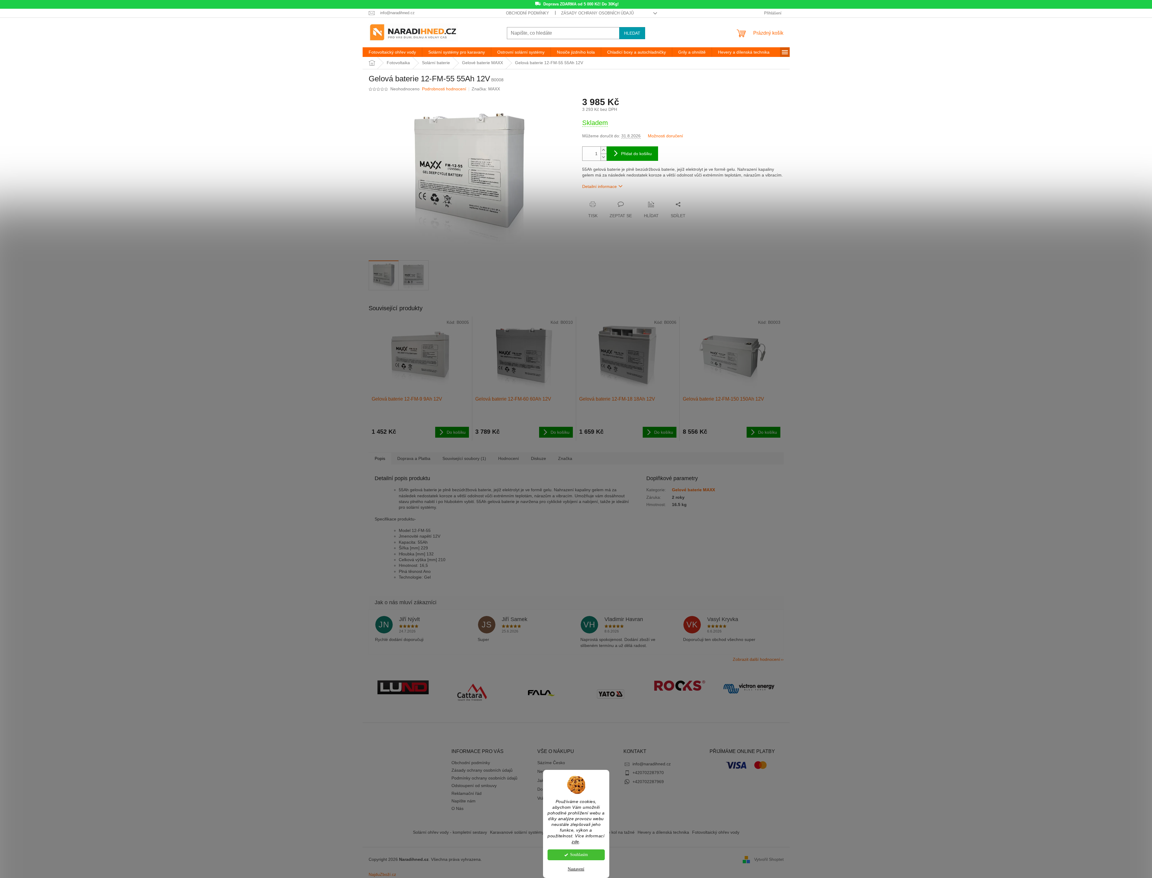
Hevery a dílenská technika (663, 832)
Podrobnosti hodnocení (444, 88)
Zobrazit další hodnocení (756, 659)
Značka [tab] (565, 458)
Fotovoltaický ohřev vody (715, 832)
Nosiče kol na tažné (616, 832)
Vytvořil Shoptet (769, 859)
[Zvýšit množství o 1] (604, 150)
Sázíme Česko (551, 762)
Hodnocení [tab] (508, 458)
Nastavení (576, 869)
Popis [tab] (380, 458)
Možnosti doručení (665, 135)
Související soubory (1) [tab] (464, 458)
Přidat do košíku (636, 153)
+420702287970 (648, 772)
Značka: (486, 88)
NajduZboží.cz (382, 874)
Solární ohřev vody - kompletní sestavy (450, 832)
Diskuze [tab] (538, 458)
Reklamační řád (466, 793)
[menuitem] (392, 52)
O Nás (457, 808)
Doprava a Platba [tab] (413, 458)
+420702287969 (648, 781)
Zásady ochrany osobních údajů (597, 13)
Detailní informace (599, 186)
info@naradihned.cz (651, 763)
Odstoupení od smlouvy (474, 785)
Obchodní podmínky (527, 13)
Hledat (632, 33)
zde (575, 841)
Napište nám (463, 800)
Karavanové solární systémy (517, 832)
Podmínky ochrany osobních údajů (484, 778)
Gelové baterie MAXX (693, 489)
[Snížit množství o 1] (604, 157)
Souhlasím (579, 854)
